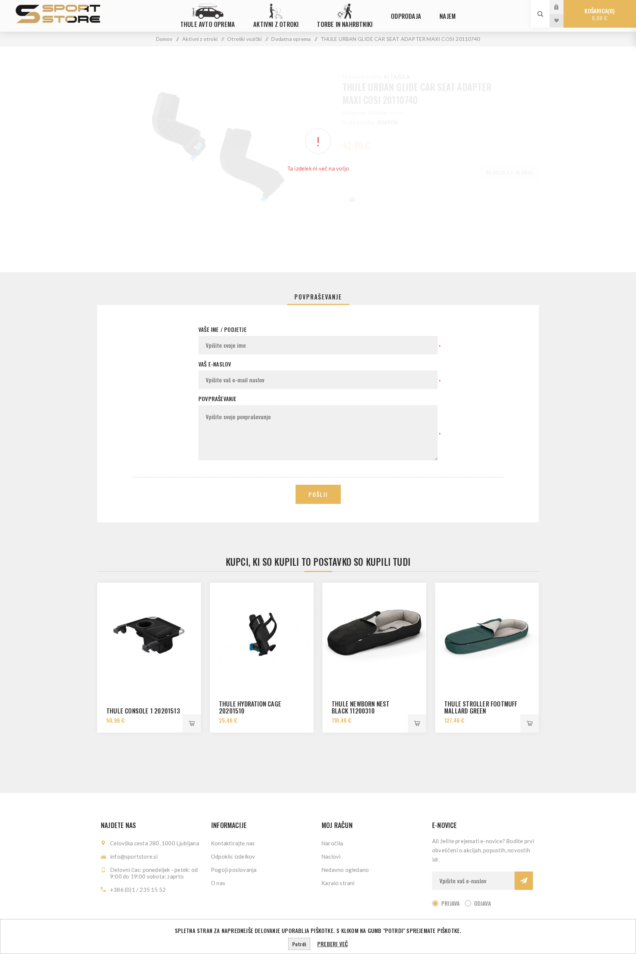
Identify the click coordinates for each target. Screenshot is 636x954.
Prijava (562, 7)
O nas (218, 883)
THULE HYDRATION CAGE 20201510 (250, 707)
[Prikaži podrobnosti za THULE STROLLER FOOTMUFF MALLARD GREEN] (487, 635)
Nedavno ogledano (345, 869)
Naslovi (330, 856)
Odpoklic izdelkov (233, 856)
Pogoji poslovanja (234, 869)
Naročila (332, 843)
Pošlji (318, 494)
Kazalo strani (338, 883)
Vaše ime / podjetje (222, 329)
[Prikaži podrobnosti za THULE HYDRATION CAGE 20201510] (262, 635)
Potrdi (299, 944)
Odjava (482, 903)
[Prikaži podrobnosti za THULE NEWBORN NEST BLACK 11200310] (374, 635)
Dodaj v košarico (192, 723)
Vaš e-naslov (214, 364)
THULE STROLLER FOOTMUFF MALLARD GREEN (480, 707)
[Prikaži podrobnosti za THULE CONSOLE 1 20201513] (149, 635)
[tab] (318, 297)
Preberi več (332, 944)
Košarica (598, 14)
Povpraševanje (318, 296)
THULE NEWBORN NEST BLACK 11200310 (361, 707)
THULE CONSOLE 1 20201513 (143, 710)
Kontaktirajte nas (233, 843)
